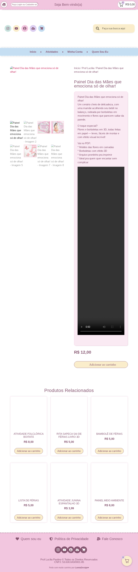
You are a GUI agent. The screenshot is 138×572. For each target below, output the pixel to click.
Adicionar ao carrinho (102, 364)
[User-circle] (24, 28)
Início (33, 51)
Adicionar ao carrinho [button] (28, 451)
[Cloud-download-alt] (33, 28)
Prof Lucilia (88, 68)
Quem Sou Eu (100, 51)
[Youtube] (16, 28)
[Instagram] (8, 28)
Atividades (52, 51)
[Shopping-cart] (41, 28)
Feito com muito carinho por (69, 567)
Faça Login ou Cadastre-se (24, 4)
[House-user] (4, 4)
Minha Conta (74, 51)
